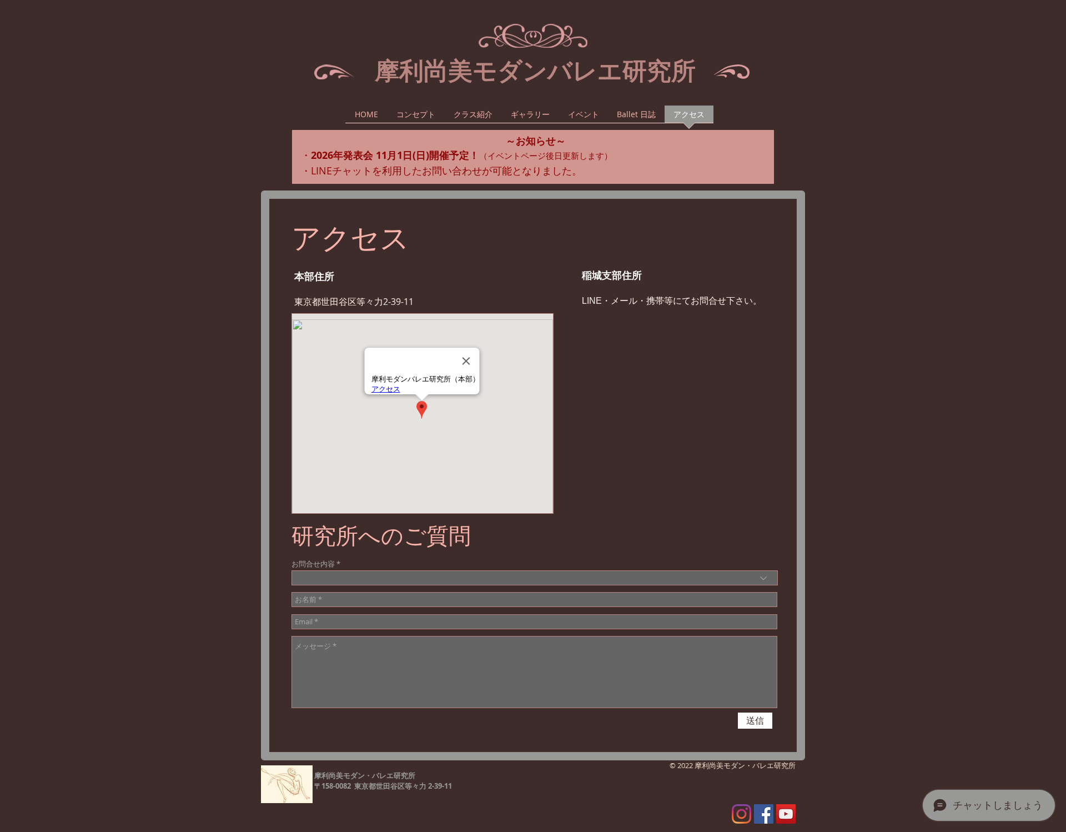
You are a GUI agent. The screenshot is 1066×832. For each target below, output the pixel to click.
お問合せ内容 (313, 564)
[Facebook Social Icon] (763, 814)
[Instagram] (741, 814)
